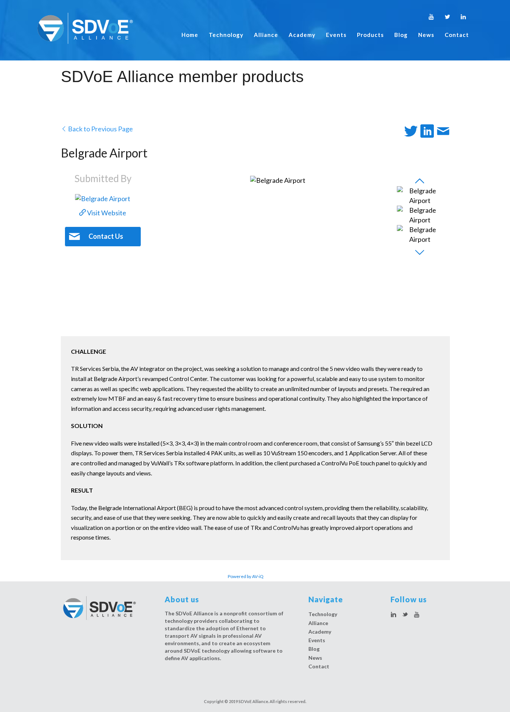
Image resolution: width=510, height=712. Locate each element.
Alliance (266, 34)
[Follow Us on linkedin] (394, 615)
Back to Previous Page (100, 129)
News (426, 34)
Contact (457, 34)
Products (370, 34)
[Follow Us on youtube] (417, 615)
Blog (401, 34)
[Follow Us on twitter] (405, 615)
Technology (226, 34)
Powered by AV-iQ (246, 576)
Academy (302, 34)
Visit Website (106, 213)
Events (336, 34)
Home (189, 34)
